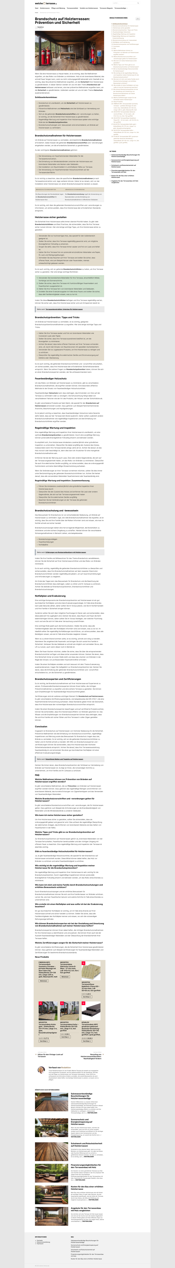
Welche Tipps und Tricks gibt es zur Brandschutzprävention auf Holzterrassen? (126, 66)
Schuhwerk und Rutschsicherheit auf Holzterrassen (86, 1144)
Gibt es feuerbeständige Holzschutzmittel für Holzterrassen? (125, 70)
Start (36, 8)
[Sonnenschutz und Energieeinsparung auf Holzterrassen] (51, 1127)
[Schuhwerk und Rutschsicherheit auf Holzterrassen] (51, 1151)
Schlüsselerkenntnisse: (120, 24)
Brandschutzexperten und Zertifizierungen (126, 44)
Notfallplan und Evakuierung (121, 42)
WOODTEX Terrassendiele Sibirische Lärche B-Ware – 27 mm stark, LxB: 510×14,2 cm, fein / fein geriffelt (69, 967)
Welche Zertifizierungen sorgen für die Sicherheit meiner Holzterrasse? (124, 98)
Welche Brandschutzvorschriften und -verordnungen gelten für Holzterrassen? (125, 57)
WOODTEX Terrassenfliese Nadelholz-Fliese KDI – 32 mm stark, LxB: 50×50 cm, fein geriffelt (91, 986)
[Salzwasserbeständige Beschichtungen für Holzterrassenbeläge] (51, 1102)
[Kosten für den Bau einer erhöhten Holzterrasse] (51, 1194)
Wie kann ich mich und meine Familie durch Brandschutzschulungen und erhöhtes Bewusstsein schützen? (126, 81)
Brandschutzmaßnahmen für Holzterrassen (125, 26)
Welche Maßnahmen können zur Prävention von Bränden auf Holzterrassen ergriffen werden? (126, 52)
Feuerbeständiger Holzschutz (121, 32)
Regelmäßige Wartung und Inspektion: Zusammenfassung (124, 37)
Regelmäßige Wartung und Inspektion (124, 34)
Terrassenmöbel (72, 8)
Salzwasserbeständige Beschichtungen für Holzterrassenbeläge (81, 1096)
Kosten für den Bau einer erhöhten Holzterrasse (122, 176)
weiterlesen (92, 1113)
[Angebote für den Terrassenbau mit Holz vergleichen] (51, 1216)
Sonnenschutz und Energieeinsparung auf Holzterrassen (81, 1121)
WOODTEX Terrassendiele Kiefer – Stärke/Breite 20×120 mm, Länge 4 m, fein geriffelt (69, 1026)
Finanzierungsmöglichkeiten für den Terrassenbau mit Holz (86, 1166)
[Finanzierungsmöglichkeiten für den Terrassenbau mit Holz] (51, 1173)
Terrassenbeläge (120, 8)
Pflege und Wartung (58, 8)
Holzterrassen (45, 8)
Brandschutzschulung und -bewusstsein (125, 40)
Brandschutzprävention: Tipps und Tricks (125, 30)
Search (138, 3)
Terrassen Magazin (106, 8)
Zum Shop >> (87, 997)
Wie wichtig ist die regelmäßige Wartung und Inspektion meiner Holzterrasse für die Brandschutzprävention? (126, 75)
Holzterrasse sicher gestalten (121, 28)
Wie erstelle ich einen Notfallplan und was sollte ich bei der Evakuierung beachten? (126, 86)
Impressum (40, 1243)
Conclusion (116, 46)
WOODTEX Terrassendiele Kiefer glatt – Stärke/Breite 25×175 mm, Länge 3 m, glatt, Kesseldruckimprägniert (48, 1028)
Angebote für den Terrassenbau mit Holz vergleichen (86, 1209)
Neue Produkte (118, 101)
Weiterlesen (43, 981)
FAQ (114, 48)
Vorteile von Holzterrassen (89, 8)
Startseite (40, 1240)
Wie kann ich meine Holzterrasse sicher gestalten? (125, 61)
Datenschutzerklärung (43, 1242)
